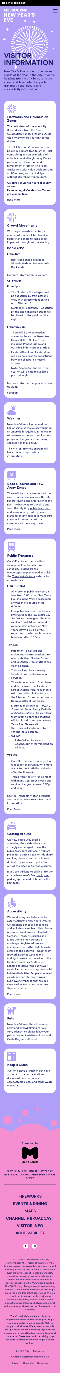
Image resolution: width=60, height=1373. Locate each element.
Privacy (16, 1363)
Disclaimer (42, 1363)
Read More (13, 809)
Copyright (28, 1363)
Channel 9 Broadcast (30, 1219)
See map (12, 392)
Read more (13, 199)
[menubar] (30, 1031)
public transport (40, 508)
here (44, 275)
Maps (30, 1211)
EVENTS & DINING (30, 1204)
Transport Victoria (23, 576)
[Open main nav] (55, 11)
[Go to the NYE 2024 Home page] (19, 16)
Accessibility (30, 1233)
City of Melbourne (34, 1351)
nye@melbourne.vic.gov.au (35, 1357)
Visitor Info (30, 1226)
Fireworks (30, 1196)
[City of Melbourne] (14, 3)
